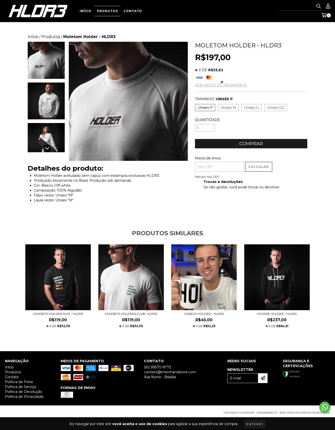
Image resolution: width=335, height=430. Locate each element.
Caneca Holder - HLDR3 (204, 314)
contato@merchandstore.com (170, 372)
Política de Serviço (20, 387)
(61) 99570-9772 (157, 367)
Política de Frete (19, 382)
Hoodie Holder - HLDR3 (277, 314)
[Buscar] (318, 6)
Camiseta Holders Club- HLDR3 (131, 314)
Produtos (107, 11)
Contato (133, 11)
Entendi (254, 424)
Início (85, 11)
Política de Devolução (23, 391)
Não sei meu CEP (207, 177)
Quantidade (207, 120)
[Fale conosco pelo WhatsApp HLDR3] (324, 407)
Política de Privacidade (24, 396)
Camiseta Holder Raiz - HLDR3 (58, 314)
